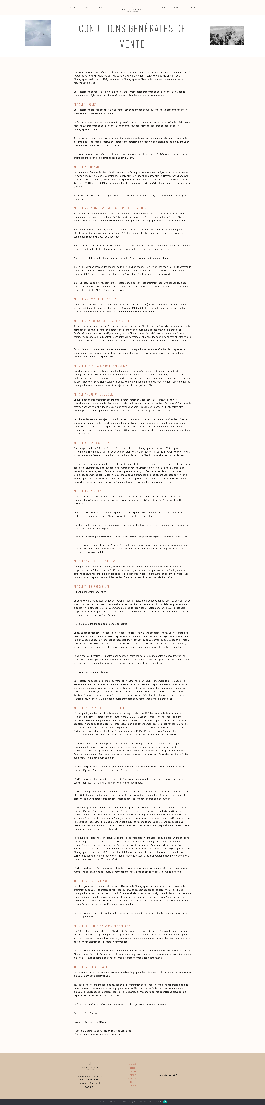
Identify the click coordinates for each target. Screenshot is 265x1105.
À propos (177, 7)
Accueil (73, 7)
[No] (262, 1102)
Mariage (87, 7)
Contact (192, 7)
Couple (132, 1071)
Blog (163, 7)
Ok (165, 1102)
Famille (132, 1074)
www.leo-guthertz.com (86, 216)
